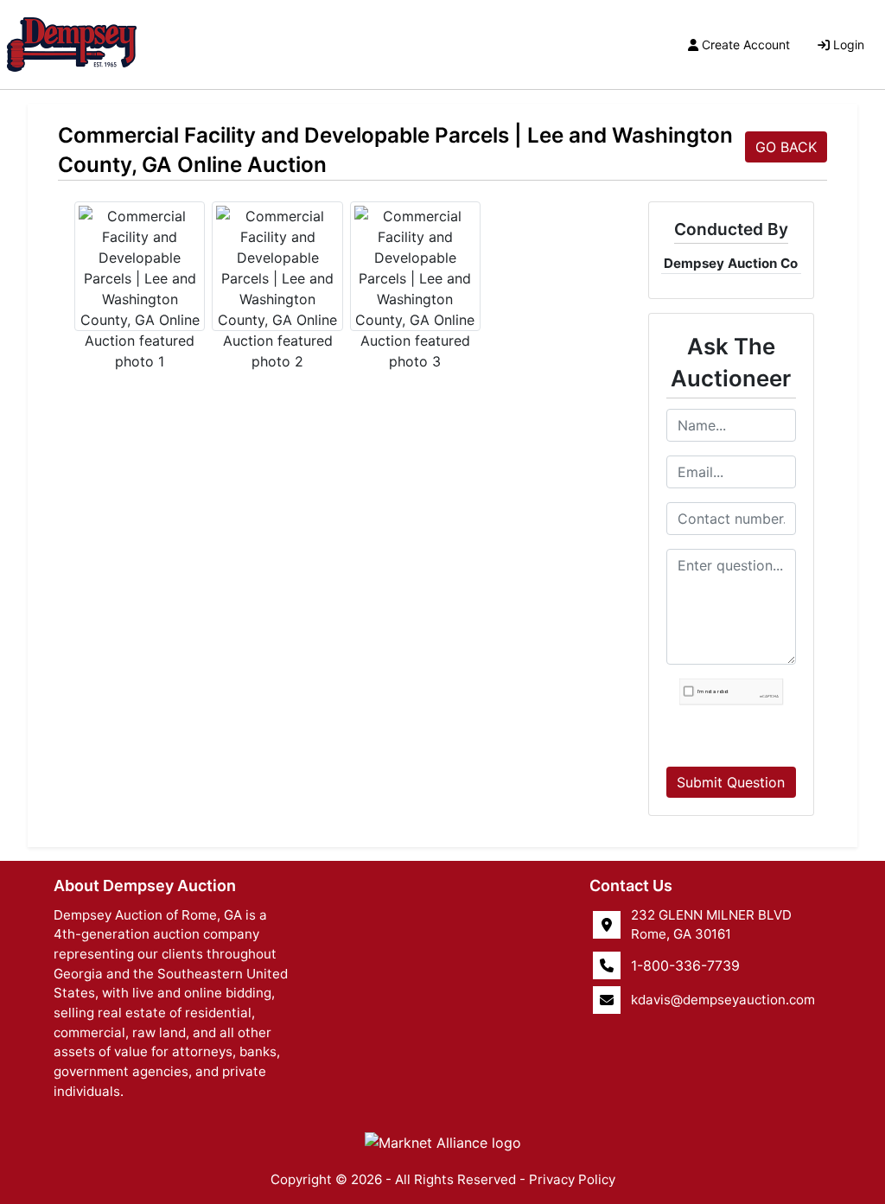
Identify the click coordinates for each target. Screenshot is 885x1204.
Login (848, 44)
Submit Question (731, 782)
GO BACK (786, 147)
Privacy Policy (572, 1179)
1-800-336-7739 (685, 965)
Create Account (746, 44)
